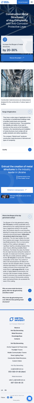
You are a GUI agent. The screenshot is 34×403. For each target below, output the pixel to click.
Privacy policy (16, 400)
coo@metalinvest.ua (17, 369)
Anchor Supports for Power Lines (17, 347)
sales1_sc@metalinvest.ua (17, 380)
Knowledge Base (17, 336)
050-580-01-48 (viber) (17, 372)
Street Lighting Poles (17, 355)
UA (2, 390)
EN (5, 390)
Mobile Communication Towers (17, 352)
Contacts (17, 339)
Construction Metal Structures (17, 358)
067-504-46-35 (17, 383)
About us (17, 328)
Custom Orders (17, 361)
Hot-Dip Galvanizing (17, 330)
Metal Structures (17, 333)
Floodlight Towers (17, 350)
